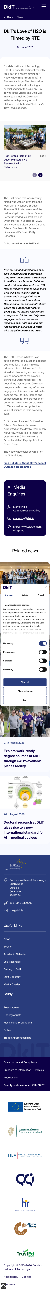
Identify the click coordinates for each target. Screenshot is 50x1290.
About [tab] (41, 595)
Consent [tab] (9, 595)
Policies (39, 1069)
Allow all (25, 682)
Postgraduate (11, 1007)
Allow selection (25, 691)
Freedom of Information (17, 1069)
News (7, 939)
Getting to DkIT (12, 969)
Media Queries (12, 984)
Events (8, 946)
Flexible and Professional (18, 1022)
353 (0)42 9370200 (20, 902)
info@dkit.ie (16, 910)
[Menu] (44, 6)
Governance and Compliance (20, 1062)
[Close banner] (46, 587)
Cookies (26, 1276)
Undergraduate (12, 1015)
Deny (25, 700)
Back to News (15, 17)
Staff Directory (12, 976)
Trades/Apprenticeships (17, 1037)
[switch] (43, 652)
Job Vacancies (12, 961)
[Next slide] (40, 175)
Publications (11, 1077)
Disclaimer (10, 1284)
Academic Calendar (15, 954)
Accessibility (11, 1276)
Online (7, 1030)
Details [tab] (25, 595)
